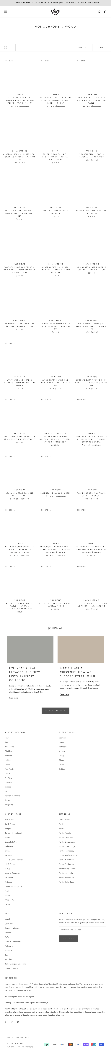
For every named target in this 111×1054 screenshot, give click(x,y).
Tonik (7, 891)
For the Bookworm (66, 864)
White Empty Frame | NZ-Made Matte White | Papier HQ (91, 326)
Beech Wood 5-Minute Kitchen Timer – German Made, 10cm (55, 157)
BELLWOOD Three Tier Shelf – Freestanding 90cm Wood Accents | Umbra (91, 549)
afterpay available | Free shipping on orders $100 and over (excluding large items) (55, 3)
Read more (13, 697)
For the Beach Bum (66, 877)
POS (8, 1046)
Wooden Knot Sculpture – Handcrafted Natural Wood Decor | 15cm (20, 270)
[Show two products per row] (5, 47)
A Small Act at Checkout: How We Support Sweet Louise (78, 672)
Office (61, 764)
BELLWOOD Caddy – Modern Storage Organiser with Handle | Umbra (55, 100)
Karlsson (8, 855)
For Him (62, 824)
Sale (6, 742)
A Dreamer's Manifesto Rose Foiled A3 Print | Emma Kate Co (19, 157)
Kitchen (62, 751)
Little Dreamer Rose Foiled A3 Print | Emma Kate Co (91, 604)
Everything (9, 804)
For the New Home (66, 859)
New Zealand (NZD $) (17, 1037)
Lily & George (10, 864)
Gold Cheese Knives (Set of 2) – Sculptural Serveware (19, 438)
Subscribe (68, 938)
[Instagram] (12, 1022)
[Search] (99, 11)
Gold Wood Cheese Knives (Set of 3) (91, 212)
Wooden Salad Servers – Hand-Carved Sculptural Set (19, 213)
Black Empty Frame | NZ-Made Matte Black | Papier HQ (55, 383)
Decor (7, 764)
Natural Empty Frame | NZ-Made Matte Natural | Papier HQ (91, 383)
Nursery (62, 742)
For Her (62, 828)
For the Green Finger (67, 846)
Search (7, 919)
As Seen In (9, 946)
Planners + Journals (12, 795)
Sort (81, 47)
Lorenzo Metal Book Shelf (55, 493)
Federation (9, 846)
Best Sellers (9, 746)
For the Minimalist (66, 873)
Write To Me (9, 899)
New (7, 737)
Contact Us (9, 923)
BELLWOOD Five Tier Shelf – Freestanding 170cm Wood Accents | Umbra (55, 549)
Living (61, 755)
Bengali (8, 828)
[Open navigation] (5, 12)
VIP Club (8, 959)
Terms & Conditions (13, 941)
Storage (8, 786)
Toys (6, 791)
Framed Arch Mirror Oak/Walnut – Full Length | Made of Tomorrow (55, 439)
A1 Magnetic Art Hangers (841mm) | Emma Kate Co (91, 268)
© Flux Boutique (15, 1043)
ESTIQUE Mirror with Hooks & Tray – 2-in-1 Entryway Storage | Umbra (91, 439)
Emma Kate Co (11, 842)
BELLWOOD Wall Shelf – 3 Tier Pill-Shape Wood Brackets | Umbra (19, 549)
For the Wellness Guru (68, 855)
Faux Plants (9, 769)
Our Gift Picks (64, 819)
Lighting (8, 760)
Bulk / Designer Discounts (15, 963)
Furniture (8, 755)
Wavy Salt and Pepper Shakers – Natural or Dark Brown (19, 383)
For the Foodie (65, 833)
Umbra (7, 895)
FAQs (7, 937)
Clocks (7, 773)
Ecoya (7, 837)
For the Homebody (66, 850)
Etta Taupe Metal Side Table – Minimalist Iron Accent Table (91, 100)
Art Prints (8, 778)
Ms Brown (9, 877)
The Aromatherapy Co (13, 886)
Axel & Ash (9, 819)
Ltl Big (7, 868)
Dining (61, 760)
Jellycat (7, 850)
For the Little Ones (66, 837)
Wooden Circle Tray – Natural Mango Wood (91, 155)
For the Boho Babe (66, 882)
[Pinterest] (18, 1022)
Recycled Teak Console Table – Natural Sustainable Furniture (19, 606)
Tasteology (9, 882)
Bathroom (63, 746)
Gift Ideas (8, 751)
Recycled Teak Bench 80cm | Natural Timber (55, 604)
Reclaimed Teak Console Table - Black (20, 494)
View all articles (55, 711)
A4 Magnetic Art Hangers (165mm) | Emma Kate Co (19, 325)
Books (7, 800)
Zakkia (7, 904)
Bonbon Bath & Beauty (13, 833)
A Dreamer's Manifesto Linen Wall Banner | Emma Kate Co (56, 270)
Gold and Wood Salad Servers (55, 212)
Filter (102, 47)
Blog (6, 955)
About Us (8, 950)
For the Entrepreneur (67, 842)
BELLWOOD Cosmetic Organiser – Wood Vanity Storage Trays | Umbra (20, 100)
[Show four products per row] (10, 47)
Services (8, 932)
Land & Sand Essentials (14, 859)
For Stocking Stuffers (67, 868)
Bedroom (62, 737)
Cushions (8, 782)
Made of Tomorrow (12, 873)
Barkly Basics (10, 824)
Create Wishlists (11, 968)
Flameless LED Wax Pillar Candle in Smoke (91, 494)
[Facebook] (6, 1022)
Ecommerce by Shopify (23, 1046)
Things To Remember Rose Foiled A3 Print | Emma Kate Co (55, 326)
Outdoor (62, 769)
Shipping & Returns (12, 928)
